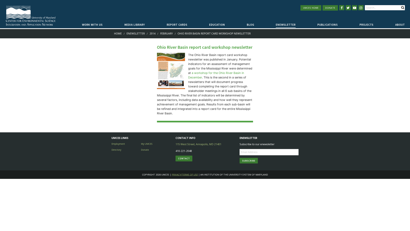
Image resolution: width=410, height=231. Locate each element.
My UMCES (146, 143)
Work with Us (92, 24)
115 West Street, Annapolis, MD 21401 (198, 144)
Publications (327, 24)
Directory (116, 149)
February (166, 33)
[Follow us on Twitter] (348, 7)
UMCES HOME (311, 7)
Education (217, 24)
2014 (152, 33)
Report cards (177, 24)
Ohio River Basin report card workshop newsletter (214, 33)
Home (118, 33)
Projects (366, 24)
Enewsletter (286, 24)
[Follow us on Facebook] (341, 7)
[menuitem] (92, 25)
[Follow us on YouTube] (354, 7)
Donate (145, 149)
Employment (118, 143)
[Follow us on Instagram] (361, 7)
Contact (184, 158)
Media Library (134, 24)
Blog (250, 24)
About (400, 24)
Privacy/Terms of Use (185, 174)
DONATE (330, 7)
